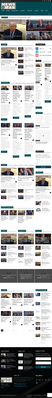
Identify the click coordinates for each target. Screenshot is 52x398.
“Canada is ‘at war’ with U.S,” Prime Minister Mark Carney (29, 66)
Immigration (31, 165)
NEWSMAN (3, 64)
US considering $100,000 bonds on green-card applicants (46, 209)
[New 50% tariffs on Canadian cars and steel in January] (32, 35)
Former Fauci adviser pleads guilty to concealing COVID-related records (4, 218)
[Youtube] (50, 1)
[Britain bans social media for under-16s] (38, 264)
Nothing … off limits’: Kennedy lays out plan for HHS (29, 218)
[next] (50, 17)
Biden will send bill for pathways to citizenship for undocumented (42, 143)
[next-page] (4, 78)
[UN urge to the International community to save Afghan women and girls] (38, 303)
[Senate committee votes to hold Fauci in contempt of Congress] (13, 212)
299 (13, 330)
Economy (20, 165)
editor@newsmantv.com (21, 383)
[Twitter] (46, 1)
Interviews (38, 125)
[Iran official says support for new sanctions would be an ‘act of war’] (20, 73)
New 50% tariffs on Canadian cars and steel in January (29, 55)
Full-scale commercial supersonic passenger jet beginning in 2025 (28, 368)
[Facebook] (43, 1)
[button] (49, 14)
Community (3, 214)
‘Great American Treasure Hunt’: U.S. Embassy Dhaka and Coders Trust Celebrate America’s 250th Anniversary (21, 219)
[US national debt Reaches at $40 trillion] (21, 255)
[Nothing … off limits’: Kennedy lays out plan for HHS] (30, 212)
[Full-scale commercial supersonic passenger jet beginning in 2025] (20, 367)
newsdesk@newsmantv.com (20, 384)
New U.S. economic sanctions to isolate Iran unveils (29, 49)
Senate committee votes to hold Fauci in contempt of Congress (13, 218)
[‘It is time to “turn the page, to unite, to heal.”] (43, 276)
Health (26, 165)
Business (3, 34)
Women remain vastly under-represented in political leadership (45, 317)
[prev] (47, 17)
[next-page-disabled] (38, 146)
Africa (24, 82)
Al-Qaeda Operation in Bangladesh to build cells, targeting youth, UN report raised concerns (29, 262)
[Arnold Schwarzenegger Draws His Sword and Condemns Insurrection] (26, 276)
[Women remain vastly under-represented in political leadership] (38, 317)
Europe (32, 82)
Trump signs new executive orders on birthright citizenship (46, 203)
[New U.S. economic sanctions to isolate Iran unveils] (45, 35)
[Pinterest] (43, 380)
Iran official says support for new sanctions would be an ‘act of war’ (29, 72)
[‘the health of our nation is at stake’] (8, 276)
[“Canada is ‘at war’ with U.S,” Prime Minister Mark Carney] (39, 25)
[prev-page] (2, 78)
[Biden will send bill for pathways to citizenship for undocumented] (43, 135)
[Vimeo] (48, 1)
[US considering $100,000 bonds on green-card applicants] (38, 209)
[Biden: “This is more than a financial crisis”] (43, 121)
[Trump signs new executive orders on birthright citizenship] (38, 203)
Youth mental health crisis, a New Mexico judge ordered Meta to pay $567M (42, 239)
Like (50, 48)
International (18, 82)
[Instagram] (44, 1)
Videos (8, 273)
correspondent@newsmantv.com (21, 386)
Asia (41, 34)
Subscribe (49, 55)
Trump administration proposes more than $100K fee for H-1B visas (22, 17)
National (15, 165)
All (13, 82)
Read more (4, 119)
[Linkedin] (40, 380)
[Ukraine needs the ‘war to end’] (20, 61)
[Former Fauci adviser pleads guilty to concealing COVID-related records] (4, 212)
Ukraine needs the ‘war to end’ (5, 130)
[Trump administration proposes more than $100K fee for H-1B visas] (13, 29)
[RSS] (46, 380)
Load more (43, 342)
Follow (49, 52)
